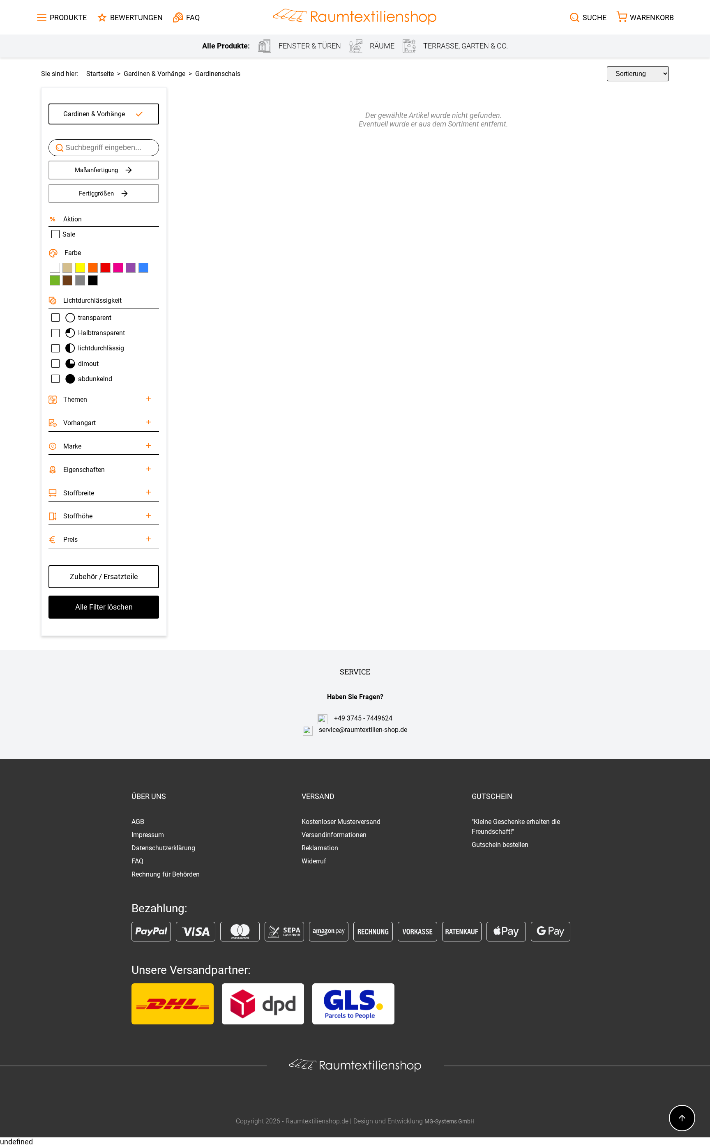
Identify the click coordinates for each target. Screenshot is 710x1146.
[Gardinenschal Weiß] (55, 268)
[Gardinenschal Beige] (67, 268)
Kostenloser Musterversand (341, 822)
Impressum (147, 835)
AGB (137, 822)
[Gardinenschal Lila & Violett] (131, 268)
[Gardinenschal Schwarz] (93, 280)
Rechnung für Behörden (165, 874)
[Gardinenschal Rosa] (118, 268)
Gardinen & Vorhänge (94, 114)
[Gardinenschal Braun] (67, 280)
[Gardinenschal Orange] (93, 268)
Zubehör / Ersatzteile (104, 576)
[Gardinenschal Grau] (80, 280)
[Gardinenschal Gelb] (80, 268)
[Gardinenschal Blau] (143, 268)
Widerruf (314, 861)
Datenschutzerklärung (163, 848)
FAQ (137, 861)
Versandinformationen (334, 835)
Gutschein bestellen (500, 845)
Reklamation (320, 848)
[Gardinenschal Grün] (55, 280)
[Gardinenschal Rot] (105, 268)
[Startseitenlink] (354, 17)
